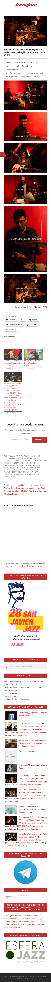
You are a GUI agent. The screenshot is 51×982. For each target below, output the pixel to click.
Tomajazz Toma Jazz (23, 474)
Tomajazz (8, 474)
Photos (24, 472)
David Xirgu (30, 465)
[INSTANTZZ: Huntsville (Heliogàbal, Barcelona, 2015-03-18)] (13, 354)
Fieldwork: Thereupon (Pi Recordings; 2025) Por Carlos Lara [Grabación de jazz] (32, 809)
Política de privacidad (12, 976)
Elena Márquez (35, 307)
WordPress (30, 978)
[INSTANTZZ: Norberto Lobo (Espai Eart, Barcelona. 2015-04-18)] (33, 354)
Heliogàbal (21, 470)
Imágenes (20, 461)
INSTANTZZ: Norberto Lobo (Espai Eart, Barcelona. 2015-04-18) (33, 363)
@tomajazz (14, 696)
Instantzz (30, 470)
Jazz (38, 470)
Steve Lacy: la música (27, 751)
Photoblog (15, 472)
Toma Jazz (33, 472)
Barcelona (9, 465)
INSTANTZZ (29, 461)
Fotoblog (17, 468)
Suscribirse (40, 440)
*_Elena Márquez (11, 458)
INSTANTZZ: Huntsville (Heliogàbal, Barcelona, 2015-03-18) (12, 363)
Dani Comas (19, 465)
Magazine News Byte (39, 976)
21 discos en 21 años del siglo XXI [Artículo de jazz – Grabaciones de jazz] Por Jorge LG (32, 743)
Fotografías (27, 468)
